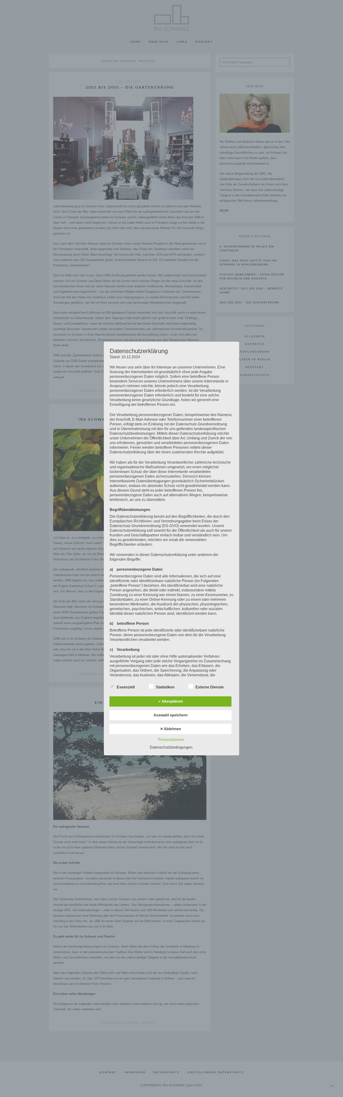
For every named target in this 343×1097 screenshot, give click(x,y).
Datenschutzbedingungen (171, 747)
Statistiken (165, 687)
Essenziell (126, 687)
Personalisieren (171, 740)
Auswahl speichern (171, 715)
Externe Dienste (210, 687)
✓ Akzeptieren (170, 701)
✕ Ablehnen (170, 729)
